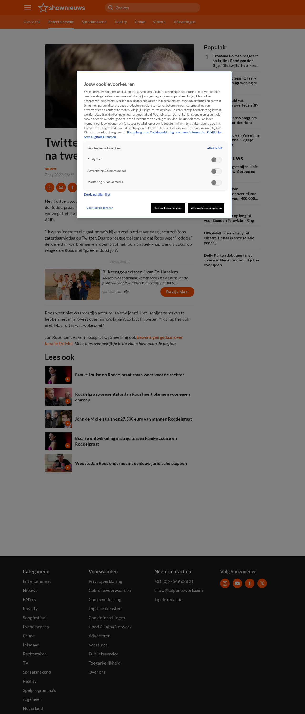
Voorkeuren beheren (99, 207)
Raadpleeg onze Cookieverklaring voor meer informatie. (166, 132)
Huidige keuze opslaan (168, 207)
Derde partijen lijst (97, 194)
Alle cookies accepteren (206, 207)
